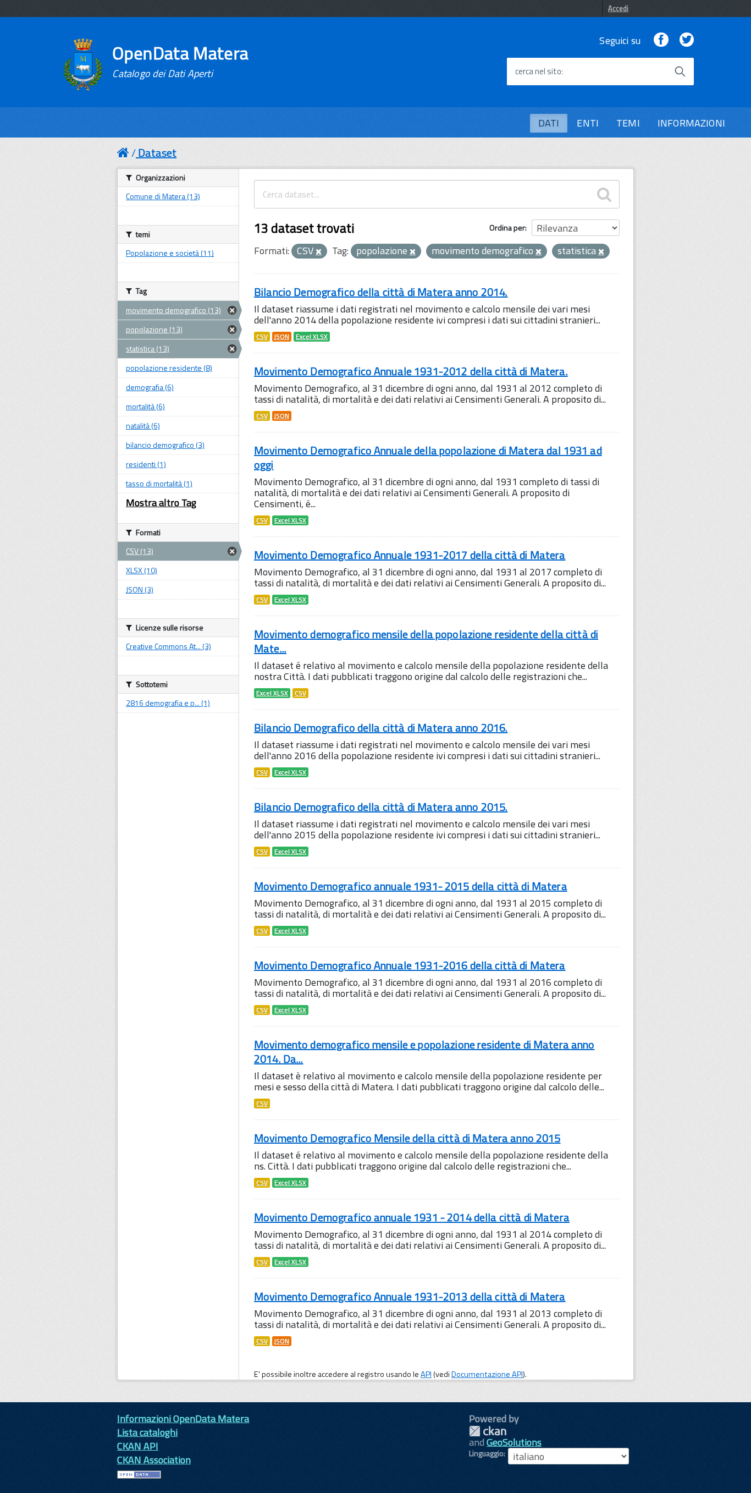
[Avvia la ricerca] (680, 71)
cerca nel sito (538, 71)
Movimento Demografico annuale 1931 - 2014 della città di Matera (412, 1217)
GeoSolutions (514, 1442)
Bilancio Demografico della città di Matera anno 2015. (380, 806)
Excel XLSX (312, 337)
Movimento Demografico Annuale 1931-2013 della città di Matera (410, 1296)
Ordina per (507, 227)
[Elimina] (319, 252)
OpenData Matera (180, 61)
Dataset (157, 152)
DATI (549, 123)
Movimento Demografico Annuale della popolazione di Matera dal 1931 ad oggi (428, 457)
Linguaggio (486, 1453)
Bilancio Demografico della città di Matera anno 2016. (380, 727)
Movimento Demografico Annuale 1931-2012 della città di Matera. (411, 371)
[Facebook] (661, 40)
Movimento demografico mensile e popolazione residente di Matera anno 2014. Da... (424, 1051)
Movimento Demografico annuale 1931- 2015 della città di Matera (410, 885)
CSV (262, 337)
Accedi (618, 8)
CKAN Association (154, 1459)
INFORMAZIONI (691, 123)
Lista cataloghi (147, 1432)
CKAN (487, 1431)
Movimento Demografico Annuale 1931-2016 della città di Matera (410, 965)
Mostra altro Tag (161, 502)
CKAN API (137, 1446)
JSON (281, 337)
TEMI (628, 123)
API (426, 1374)
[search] (604, 194)
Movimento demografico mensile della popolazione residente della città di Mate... (426, 641)
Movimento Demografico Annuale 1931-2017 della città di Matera (410, 554)
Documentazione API (487, 1374)
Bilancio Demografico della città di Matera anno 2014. (380, 291)
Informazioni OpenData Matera (183, 1418)
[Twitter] (687, 40)
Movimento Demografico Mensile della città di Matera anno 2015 (407, 1137)
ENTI (588, 123)
